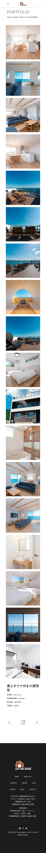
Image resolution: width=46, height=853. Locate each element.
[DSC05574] (23, 406)
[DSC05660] (23, 261)
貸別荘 (16, 706)
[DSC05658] (23, 224)
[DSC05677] (23, 370)
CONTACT (32, 789)
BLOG (22, 789)
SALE (34, 783)
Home (9, 17)
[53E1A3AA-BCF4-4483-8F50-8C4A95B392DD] (23, 661)
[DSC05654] (23, 188)
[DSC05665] (23, 297)
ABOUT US (27, 776)
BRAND (24, 783)
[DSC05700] (23, 588)
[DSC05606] (23, 151)
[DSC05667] (23, 333)
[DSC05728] (23, 625)
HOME (17, 776)
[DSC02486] (23, 443)
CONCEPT (13, 783)
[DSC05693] (23, 552)
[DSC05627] (23, 515)
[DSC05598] (23, 479)
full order (16, 17)
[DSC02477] (23, 42)
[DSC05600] (23, 115)
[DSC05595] (23, 78)
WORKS (12, 789)
